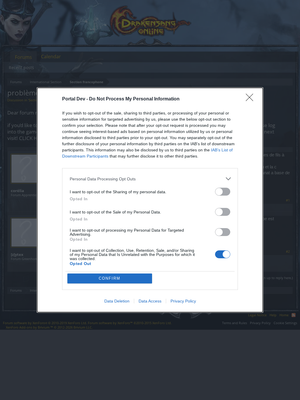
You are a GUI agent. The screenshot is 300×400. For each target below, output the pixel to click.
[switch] (222, 192)
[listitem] (150, 179)
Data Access (150, 301)
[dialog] (150, 200)
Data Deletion (116, 301)
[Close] (251, 99)
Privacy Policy (183, 301)
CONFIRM (109, 278)
